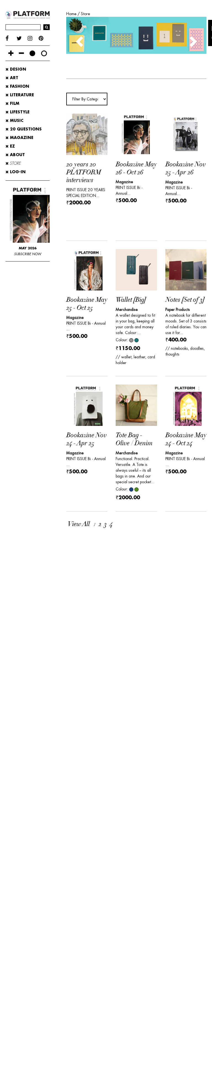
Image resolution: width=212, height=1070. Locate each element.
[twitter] (22, 38)
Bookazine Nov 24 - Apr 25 (86, 439)
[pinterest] (44, 38)
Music (16, 120)
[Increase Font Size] (11, 53)
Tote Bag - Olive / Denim (134, 439)
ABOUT (17, 155)
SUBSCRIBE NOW (27, 254)
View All (79, 524)
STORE (15, 163)
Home (71, 14)
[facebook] (11, 38)
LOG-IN (17, 172)
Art (13, 78)
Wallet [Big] (131, 299)
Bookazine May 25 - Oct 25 (86, 303)
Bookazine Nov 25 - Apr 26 (185, 168)
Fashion (19, 86)
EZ (12, 146)
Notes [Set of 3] (185, 299)
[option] (136, 35)
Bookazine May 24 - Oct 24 (185, 439)
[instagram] (33, 38)
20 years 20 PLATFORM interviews (83, 172)
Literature (21, 95)
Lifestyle (19, 112)
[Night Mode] (32, 53)
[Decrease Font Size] (21, 53)
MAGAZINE (21, 138)
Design (17, 69)
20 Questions (25, 129)
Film (14, 103)
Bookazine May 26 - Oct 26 (136, 168)
